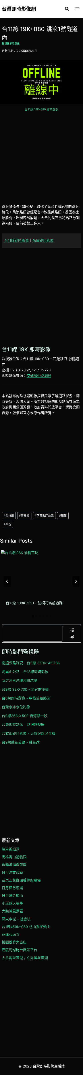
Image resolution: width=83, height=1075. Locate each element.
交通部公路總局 (39, 375)
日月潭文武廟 (12, 872)
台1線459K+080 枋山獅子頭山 (26, 926)
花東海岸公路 (44, 515)
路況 (7, 524)
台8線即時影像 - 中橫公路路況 (26, 698)
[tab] (33, 616)
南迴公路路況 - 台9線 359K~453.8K (31, 663)
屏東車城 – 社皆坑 (16, 919)
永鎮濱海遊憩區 (14, 864)
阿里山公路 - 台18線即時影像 (25, 672)
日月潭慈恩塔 (12, 888)
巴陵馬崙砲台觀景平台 (19, 950)
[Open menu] (77, 8)
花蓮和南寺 (10, 934)
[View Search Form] (67, 9)
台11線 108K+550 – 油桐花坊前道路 (34, 603)
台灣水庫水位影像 (16, 707)
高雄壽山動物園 (14, 857)
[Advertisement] (41, 160)
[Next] (75, 581)
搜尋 (72, 633)
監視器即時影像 (11, 43)
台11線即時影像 (16, 240)
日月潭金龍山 (12, 895)
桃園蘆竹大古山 (14, 942)
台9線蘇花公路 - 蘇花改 (21, 742)
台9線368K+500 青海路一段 (24, 716)
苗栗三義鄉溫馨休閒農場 (21, 880)
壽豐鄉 (24, 515)
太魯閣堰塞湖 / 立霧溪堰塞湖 (25, 958)
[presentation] (41, 572)
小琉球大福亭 (12, 903)
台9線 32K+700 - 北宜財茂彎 (25, 689)
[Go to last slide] (7, 581)
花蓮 (63, 515)
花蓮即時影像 (43, 240)
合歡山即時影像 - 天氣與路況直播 (28, 733)
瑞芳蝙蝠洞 (10, 849)
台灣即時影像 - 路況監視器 (23, 724)
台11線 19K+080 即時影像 (41, 109)
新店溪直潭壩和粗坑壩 (19, 680)
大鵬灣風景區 (12, 911)
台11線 (9, 515)
